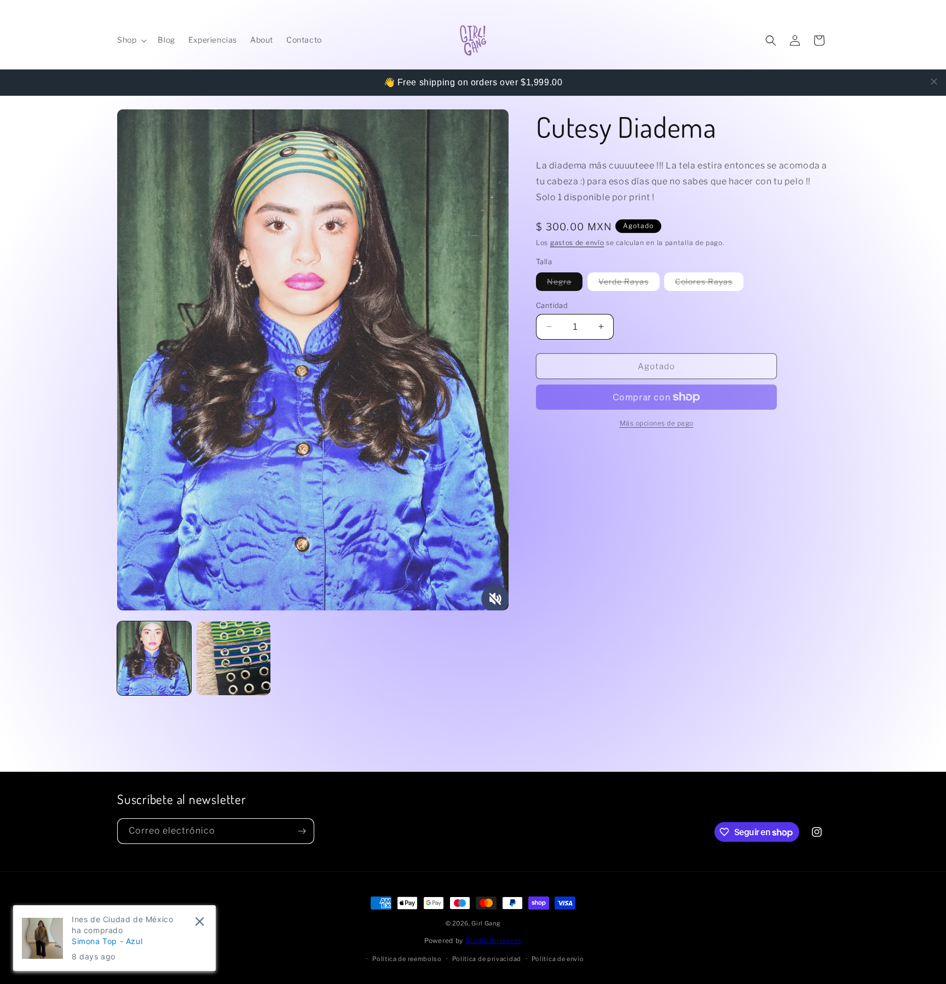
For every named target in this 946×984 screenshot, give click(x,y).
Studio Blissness (493, 940)
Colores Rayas (709, 283)
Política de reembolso (407, 959)
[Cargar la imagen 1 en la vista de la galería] (154, 658)
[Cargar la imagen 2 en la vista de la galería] (233, 658)
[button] (131, 39)
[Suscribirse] (302, 831)
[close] (934, 81)
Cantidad (552, 304)
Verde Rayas (629, 283)
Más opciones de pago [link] (657, 423)
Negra (564, 283)
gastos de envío (577, 242)
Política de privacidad (486, 959)
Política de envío (558, 959)
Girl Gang (485, 923)
